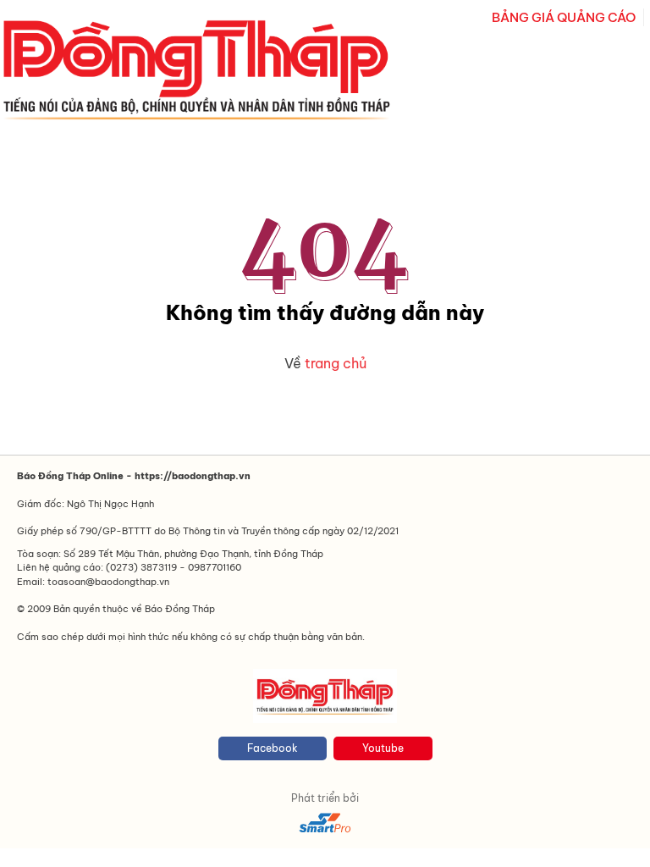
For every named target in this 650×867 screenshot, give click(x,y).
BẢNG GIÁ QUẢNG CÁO (564, 17)
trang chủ (335, 363)
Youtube (383, 748)
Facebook (272, 748)
